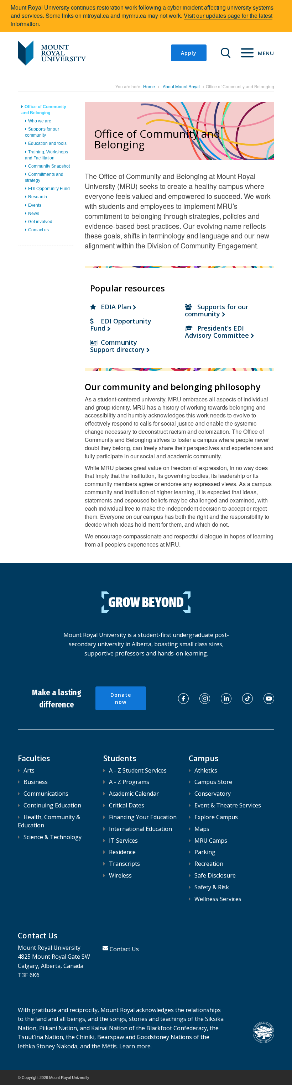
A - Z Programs (129, 782)
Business (36, 782)
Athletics (205, 770)
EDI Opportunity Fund (49, 188)
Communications (46, 793)
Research (37, 196)
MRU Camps (210, 840)
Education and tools (47, 143)
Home (149, 86)
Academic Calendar (134, 793)
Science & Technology (53, 837)
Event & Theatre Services (227, 805)
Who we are (39, 120)
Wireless (120, 875)
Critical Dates (126, 805)
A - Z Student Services (138, 770)
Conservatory (212, 793)
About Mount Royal (181, 86)
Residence (122, 852)
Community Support (118, 346)
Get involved (40, 221)
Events (34, 205)
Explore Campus (216, 817)
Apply (189, 52)
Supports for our (216, 310)
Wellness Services (217, 899)
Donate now (120, 698)
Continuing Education (52, 805)
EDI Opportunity (120, 324)
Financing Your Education (143, 817)
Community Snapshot (49, 166)
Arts (29, 770)
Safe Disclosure (215, 875)
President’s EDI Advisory (218, 331)
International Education (140, 829)
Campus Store (213, 782)
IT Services (123, 840)
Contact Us (124, 949)
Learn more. (135, 1046)
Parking (204, 852)
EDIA (117, 306)
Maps (201, 829)
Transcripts (124, 864)
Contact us (38, 229)
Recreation (208, 864)
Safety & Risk (211, 887)
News (33, 213)
